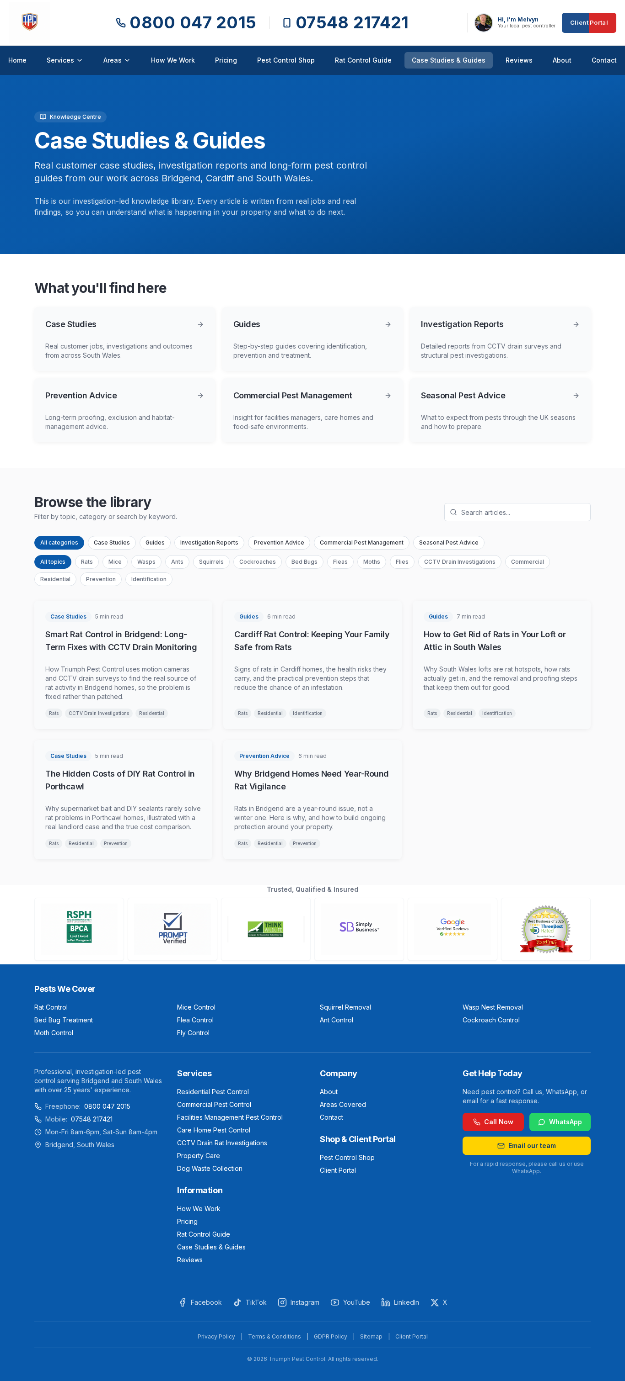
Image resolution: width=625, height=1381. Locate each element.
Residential (55, 579)
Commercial (527, 561)
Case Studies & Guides (448, 60)
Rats (87, 561)
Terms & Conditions (274, 1336)
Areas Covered (343, 1104)
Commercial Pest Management (362, 542)
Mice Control (196, 1007)
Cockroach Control (491, 1020)
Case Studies (112, 542)
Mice (115, 561)
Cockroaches (257, 561)
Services (60, 60)
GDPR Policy (330, 1336)
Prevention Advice (279, 542)
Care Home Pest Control (213, 1130)
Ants (177, 561)
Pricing (226, 60)
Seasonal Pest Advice (449, 542)
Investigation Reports (209, 542)
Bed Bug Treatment (63, 1020)
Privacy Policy (216, 1336)
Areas (112, 60)
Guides (155, 542)
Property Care (198, 1155)
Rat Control (51, 1007)
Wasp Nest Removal (493, 1007)
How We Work (173, 60)
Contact (604, 60)
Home (17, 60)
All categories (59, 542)
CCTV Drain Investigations (460, 561)
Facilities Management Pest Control (230, 1117)
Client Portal (589, 22)
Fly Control (193, 1033)
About (562, 60)
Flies (402, 561)
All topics (52, 561)
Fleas (340, 561)
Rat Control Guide (363, 60)
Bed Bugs (304, 561)
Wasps (146, 561)
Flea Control (195, 1020)
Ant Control (336, 1020)
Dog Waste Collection (209, 1168)
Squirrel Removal (345, 1007)
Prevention (101, 579)
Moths (371, 561)
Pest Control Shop (286, 60)
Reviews (519, 60)
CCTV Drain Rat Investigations (222, 1143)
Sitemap (371, 1336)
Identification (149, 579)
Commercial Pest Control (214, 1104)
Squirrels (211, 561)
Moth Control (53, 1033)
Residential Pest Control (213, 1091)
